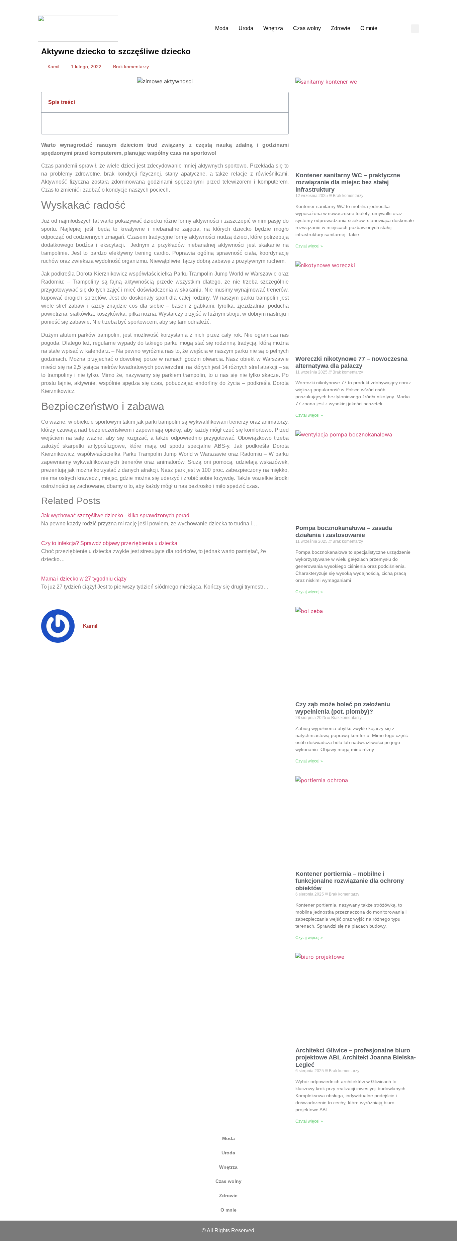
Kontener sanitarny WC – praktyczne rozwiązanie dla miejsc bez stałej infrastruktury (347, 182)
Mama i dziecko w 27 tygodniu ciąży (83, 579)
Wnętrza (273, 28)
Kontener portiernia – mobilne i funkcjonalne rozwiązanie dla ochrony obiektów (349, 881)
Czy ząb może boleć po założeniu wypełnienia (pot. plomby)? (342, 708)
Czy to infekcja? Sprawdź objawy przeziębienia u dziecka (109, 543)
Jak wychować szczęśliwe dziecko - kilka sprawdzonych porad (115, 515)
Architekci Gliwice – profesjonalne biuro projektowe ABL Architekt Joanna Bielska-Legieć (355, 1057)
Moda (222, 28)
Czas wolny (307, 28)
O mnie (368, 28)
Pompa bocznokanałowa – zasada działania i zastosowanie (343, 532)
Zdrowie (340, 28)
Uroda (246, 28)
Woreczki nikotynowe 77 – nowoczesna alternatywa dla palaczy (351, 362)
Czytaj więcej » (309, 246)
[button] (415, 28)
